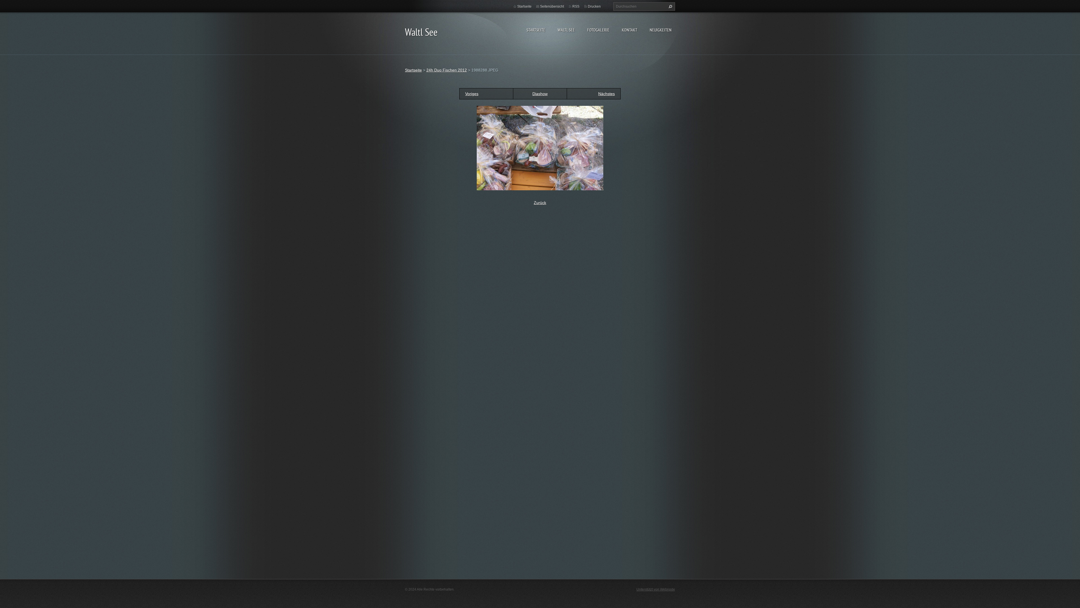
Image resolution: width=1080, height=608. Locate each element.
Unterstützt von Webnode (655, 589)
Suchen (669, 6)
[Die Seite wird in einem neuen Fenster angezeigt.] (540, 148)
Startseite (535, 30)
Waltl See (566, 30)
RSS (575, 6)
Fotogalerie (598, 30)
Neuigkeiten (661, 30)
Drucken (594, 6)
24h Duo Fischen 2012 (446, 70)
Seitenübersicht (552, 6)
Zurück (540, 202)
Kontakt (629, 30)
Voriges (471, 93)
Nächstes (606, 93)
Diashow (540, 93)
